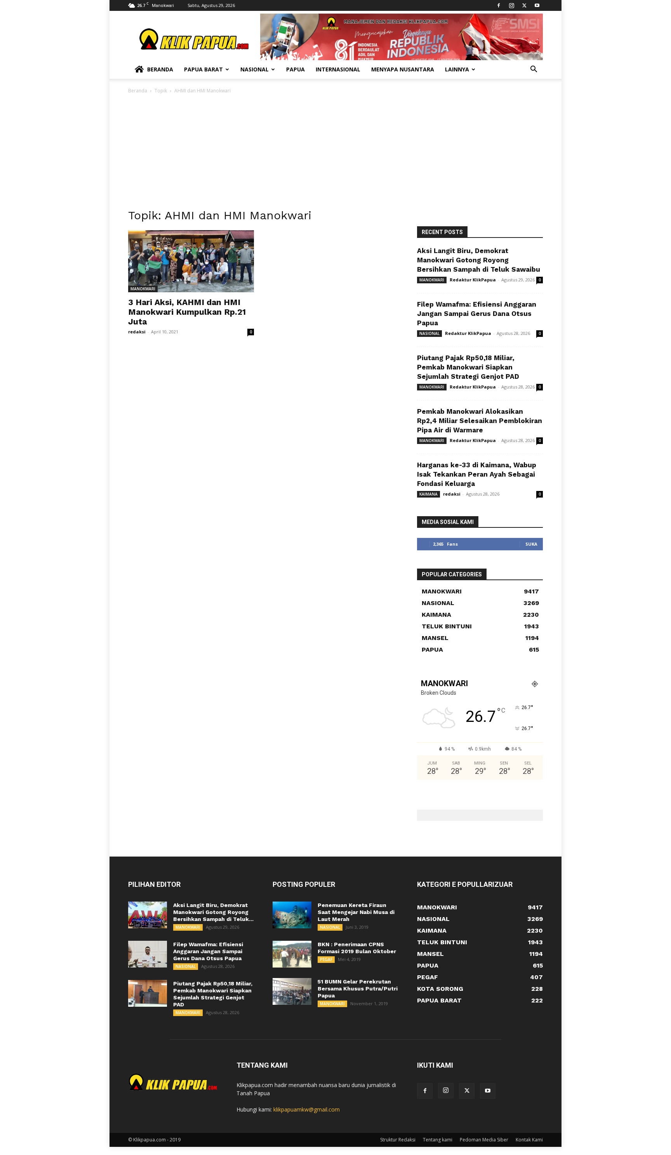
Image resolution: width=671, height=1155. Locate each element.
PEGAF (326, 959)
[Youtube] (537, 5)
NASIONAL (429, 333)
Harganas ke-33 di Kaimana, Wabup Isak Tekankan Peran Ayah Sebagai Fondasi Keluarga (476, 474)
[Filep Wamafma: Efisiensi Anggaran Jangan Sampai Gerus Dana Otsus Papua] (147, 954)
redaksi (137, 332)
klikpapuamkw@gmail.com (306, 1109)
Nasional (254, 69)
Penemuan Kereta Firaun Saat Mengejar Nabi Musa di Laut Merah (356, 912)
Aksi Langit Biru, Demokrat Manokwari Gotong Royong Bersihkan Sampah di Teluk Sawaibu (478, 260)
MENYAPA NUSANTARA (402, 69)
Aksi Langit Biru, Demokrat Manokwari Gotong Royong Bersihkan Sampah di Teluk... (213, 912)
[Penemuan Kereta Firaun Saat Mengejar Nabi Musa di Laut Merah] (292, 915)
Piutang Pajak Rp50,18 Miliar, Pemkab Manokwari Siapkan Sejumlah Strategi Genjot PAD (468, 367)
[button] (533, 70)
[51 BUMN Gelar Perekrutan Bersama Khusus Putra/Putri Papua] (292, 991)
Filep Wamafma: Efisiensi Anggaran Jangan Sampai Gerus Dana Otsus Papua (476, 313)
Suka (531, 544)
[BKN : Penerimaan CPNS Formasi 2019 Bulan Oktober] (292, 954)
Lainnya (457, 69)
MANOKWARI (142, 288)
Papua (295, 69)
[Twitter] (524, 5)
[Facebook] (498, 5)
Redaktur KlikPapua (473, 280)
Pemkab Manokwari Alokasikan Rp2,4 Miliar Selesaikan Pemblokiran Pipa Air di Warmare (479, 421)
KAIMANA (428, 494)
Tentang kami (437, 1139)
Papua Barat (203, 69)
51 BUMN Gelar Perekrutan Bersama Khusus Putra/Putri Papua (358, 988)
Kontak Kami (529, 1139)
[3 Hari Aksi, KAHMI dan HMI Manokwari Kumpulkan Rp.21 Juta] (191, 261)
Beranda (160, 69)
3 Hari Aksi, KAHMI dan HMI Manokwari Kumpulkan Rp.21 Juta (187, 311)
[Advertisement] (335, 153)
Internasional (338, 69)
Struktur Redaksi (397, 1139)
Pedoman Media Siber (484, 1139)
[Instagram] (511, 5)
